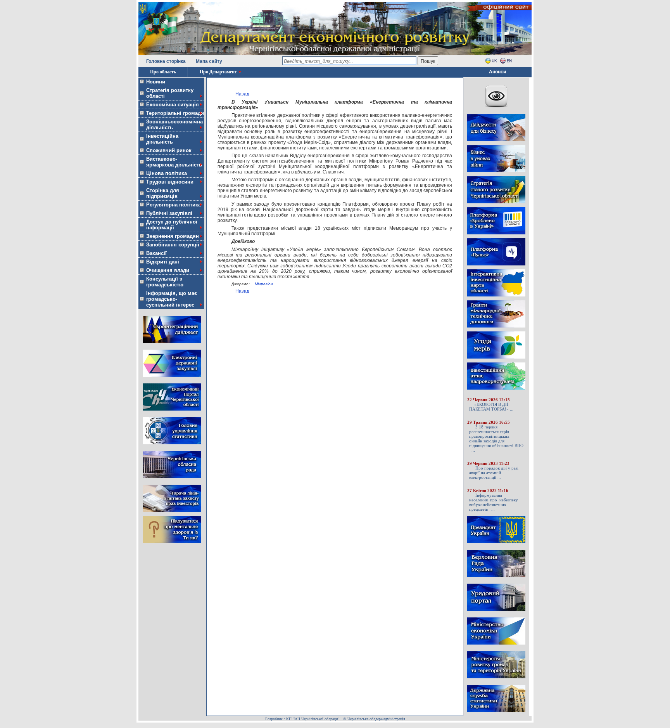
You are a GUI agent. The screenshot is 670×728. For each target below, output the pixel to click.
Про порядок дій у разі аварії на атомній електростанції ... (493, 473)
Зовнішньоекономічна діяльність (174, 124)
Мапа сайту (209, 61)
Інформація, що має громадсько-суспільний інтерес (171, 299)
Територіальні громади (175, 113)
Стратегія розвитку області (169, 93)
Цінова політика (166, 173)
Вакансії (156, 253)
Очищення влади (167, 270)
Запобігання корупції (172, 245)
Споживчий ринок (169, 150)
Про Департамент (218, 72)
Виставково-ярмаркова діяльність (174, 162)
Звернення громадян (172, 236)
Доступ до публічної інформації (171, 225)
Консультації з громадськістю (164, 282)
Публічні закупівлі (169, 213)
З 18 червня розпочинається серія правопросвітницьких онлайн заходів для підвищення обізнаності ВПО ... (496, 438)
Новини (155, 82)
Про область (163, 72)
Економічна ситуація (172, 104)
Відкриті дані (162, 262)
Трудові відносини (169, 182)
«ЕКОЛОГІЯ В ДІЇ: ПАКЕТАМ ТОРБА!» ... (491, 406)
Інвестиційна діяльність (162, 139)
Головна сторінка (166, 61)
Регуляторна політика (173, 205)
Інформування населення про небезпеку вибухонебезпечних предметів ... (493, 502)
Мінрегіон (264, 284)
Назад (242, 94)
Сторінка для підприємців (162, 193)
